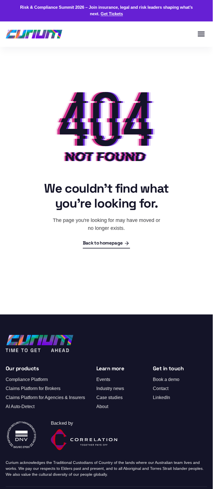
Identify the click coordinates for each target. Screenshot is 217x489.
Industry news (110, 388)
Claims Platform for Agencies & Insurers (45, 397)
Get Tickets (112, 13)
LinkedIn (161, 397)
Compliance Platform (27, 379)
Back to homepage (103, 243)
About (102, 406)
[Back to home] (34, 34)
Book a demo (166, 379)
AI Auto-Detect (20, 406)
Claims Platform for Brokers (33, 388)
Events (103, 379)
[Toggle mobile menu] (201, 34)
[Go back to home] (39, 343)
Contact (160, 388)
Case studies (109, 397)
